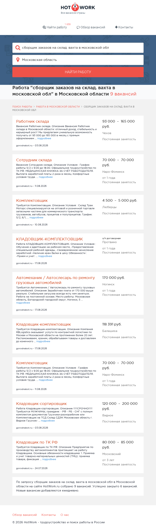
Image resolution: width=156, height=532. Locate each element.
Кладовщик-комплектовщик (43, 324)
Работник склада (32, 121)
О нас (64, 514)
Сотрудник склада (34, 160)
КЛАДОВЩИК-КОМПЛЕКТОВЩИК (49, 239)
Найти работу (56, 27)
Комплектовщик (32, 200)
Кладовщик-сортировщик (41, 404)
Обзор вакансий (92, 27)
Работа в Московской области (58, 106)
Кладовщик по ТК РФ (37, 442)
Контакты (125, 27)
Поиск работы (22, 106)
